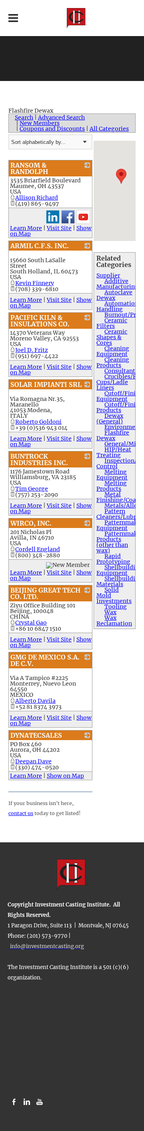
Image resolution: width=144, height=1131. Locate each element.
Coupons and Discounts (52, 128)
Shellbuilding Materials (119, 581)
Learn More (26, 228)
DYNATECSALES (36, 735)
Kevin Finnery (34, 283)
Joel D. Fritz (31, 350)
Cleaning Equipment (112, 351)
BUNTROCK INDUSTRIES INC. (39, 459)
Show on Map (65, 775)
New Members (40, 123)
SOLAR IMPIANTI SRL (46, 384)
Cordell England (37, 549)
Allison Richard (36, 197)
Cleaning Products (112, 362)
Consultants (121, 370)
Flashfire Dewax (112, 435)
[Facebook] (14, 1102)
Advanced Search (61, 117)
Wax (110, 612)
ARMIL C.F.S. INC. (39, 246)
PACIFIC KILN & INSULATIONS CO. (40, 321)
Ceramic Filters (111, 323)
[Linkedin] (27, 1102)
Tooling (115, 606)
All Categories (109, 128)
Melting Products (111, 486)
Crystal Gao (31, 622)
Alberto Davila (35, 700)
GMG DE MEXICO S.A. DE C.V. (45, 660)
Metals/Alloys (124, 505)
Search (24, 117)
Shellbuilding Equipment (119, 570)
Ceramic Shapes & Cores (111, 337)
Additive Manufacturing (117, 283)
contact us (20, 813)
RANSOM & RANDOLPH (29, 168)
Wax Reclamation (114, 620)
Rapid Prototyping (113, 558)
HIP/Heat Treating (113, 452)
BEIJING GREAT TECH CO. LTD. (45, 593)
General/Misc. (123, 443)
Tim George (31, 488)
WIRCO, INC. (31, 523)
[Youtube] (39, 1102)
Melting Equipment (112, 474)
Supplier (108, 275)
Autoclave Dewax (114, 295)
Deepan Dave (33, 761)
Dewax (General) (109, 418)
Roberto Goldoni (38, 421)
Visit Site (59, 228)
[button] (121, 176)
